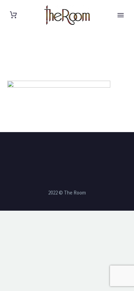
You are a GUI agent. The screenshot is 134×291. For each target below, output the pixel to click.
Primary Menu (120, 15)
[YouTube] (71, 151)
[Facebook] (53, 151)
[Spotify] (80, 151)
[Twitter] (62, 151)
